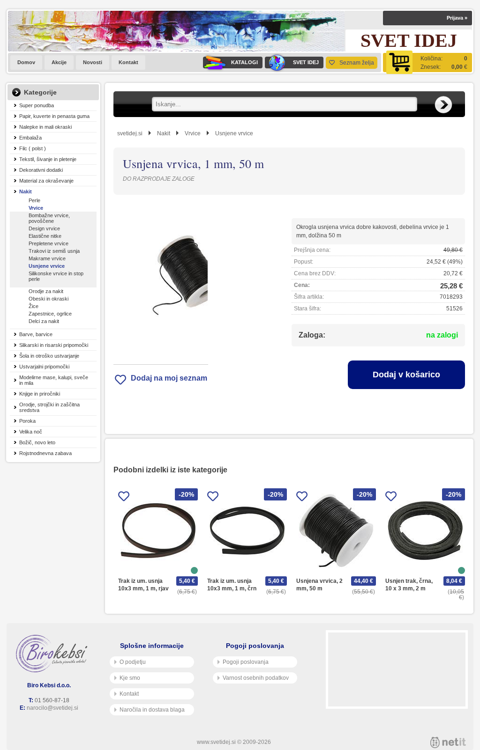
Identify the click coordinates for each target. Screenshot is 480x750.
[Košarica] (427, 62)
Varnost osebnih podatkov (256, 678)
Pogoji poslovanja (246, 662)
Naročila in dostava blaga (152, 709)
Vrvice (36, 208)
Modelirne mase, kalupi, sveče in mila (53, 380)
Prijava (457, 18)
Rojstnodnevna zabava (45, 453)
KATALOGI (244, 62)
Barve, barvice (35, 334)
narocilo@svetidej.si (52, 708)
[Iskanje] (443, 105)
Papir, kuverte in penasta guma (54, 116)
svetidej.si (129, 133)
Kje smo (130, 678)
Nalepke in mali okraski (45, 127)
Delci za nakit (44, 321)
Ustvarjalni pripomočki (44, 366)
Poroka (27, 421)
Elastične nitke (45, 236)
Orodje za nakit (46, 291)
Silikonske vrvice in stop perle (56, 276)
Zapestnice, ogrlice (50, 313)
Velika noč (30, 431)
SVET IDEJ (306, 62)
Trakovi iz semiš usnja (54, 251)
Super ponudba (36, 105)
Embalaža (30, 137)
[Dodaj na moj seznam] (123, 498)
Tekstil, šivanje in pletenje (47, 159)
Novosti (92, 62)
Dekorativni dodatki (41, 170)
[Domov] (53, 653)
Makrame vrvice (47, 258)
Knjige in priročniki (39, 394)
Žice (33, 306)
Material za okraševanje (46, 181)
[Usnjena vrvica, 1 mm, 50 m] (160, 279)
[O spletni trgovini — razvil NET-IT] (448, 742)
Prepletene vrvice (48, 243)
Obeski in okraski (48, 298)
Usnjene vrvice (47, 266)
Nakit (25, 191)
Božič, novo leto (37, 442)
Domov (26, 62)
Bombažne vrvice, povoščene (49, 218)
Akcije (59, 62)
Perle (34, 200)
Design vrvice (44, 228)
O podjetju (133, 662)
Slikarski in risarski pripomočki (53, 345)
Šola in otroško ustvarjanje (49, 356)
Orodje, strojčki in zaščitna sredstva (49, 407)
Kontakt (128, 62)
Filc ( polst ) (32, 148)
